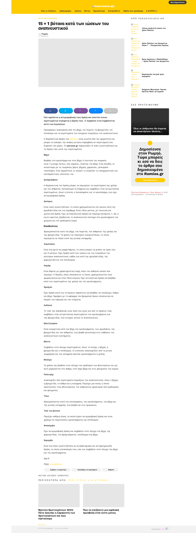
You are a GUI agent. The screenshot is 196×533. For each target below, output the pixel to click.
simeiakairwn (56, 464)
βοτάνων (74, 139)
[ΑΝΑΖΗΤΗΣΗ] (193, 2)
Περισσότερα (99, 11)
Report (111, 470)
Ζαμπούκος (63, 476)
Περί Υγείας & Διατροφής (88, 480)
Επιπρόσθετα (114, 11)
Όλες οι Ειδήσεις (48, 11)
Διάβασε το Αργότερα (58, 470)
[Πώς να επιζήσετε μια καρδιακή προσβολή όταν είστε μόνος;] (103, 495)
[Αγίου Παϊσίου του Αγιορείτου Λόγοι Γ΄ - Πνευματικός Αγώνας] (135, 44)
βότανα (42, 476)
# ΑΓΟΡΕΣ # (151, 11)
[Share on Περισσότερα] (111, 110)
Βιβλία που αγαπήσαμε (133, 11)
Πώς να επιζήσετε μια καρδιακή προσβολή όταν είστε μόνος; (101, 511)
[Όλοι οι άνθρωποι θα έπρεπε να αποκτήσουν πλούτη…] (150, 121)
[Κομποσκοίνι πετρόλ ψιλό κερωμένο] (135, 75)
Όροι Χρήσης (155, 192)
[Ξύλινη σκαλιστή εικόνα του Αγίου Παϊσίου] (135, 29)
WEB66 (162, 529)
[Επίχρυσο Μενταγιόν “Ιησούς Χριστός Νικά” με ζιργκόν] (135, 90)
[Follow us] (192, 11)
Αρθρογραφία (65, 11)
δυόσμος (52, 476)
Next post (42, 524)
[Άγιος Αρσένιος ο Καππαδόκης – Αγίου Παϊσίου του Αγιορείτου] (135, 60)
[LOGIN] (189, 2)
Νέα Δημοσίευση (178, 2)
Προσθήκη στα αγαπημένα (87, 470)
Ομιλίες (78, 11)
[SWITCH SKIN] (188, 11)
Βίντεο (87, 11)
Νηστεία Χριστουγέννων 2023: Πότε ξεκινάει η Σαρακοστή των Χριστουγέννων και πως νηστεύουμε (56, 514)
